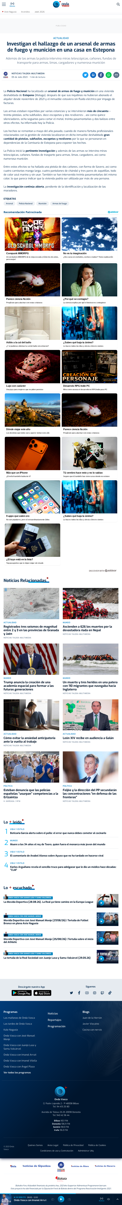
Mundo (66, 622)
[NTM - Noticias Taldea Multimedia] (61, 1166)
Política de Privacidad (73, 1145)
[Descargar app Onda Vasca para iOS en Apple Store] (42, 992)
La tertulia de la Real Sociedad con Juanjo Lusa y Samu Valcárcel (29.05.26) (47, 958)
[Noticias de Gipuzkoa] (36, 1166)
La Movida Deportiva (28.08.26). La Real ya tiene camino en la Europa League (48, 902)
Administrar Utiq (86, 1150)
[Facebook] (101, 75)
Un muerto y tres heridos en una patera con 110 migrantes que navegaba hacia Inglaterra (90, 685)
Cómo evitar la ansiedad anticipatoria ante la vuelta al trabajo (29, 740)
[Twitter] (85, 75)
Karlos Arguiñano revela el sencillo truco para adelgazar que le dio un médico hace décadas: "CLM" (63, 868)
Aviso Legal (52, 1145)
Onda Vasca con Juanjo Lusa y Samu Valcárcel (20, 1047)
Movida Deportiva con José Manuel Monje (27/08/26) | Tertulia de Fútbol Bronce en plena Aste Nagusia (46, 922)
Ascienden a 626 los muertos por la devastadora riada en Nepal (87, 628)
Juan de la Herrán (92, 1017)
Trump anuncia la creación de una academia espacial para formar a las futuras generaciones (29, 685)
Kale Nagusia (11, 1029)
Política (8, 786)
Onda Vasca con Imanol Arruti (20, 1054)
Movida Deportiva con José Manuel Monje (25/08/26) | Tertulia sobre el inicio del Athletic (48, 940)
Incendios (25, 12)
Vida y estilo (17, 829)
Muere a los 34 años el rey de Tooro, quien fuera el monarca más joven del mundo (57, 844)
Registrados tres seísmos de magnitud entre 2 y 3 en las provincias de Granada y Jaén (31, 630)
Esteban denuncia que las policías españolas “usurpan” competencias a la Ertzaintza (31, 793)
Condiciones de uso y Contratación (56, 1150)
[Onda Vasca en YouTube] (87, 993)
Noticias (53, 1013)
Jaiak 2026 (39, 12)
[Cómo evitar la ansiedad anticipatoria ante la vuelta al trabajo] (31, 715)
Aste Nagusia (10, 12)
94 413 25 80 (63, 1106)
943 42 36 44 (63, 1115)
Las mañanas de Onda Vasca (19, 1017)
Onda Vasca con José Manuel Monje (19, 1037)
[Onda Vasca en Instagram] (94, 993)
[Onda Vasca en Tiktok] (110, 993)
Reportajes (54, 1020)
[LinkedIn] (93, 75)
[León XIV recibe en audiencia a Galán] (90, 715)
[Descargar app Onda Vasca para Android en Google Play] (22, 992)
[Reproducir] (101, 903)
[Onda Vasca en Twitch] (102, 993)
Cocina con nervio (92, 1029)
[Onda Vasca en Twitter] (71, 993)
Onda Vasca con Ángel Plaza (19, 1066)
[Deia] (13, 1166)
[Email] (116, 75)
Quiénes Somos (35, 1145)
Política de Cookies (97, 1145)
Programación (56, 1026)
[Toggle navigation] (4, 4)
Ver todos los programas (17, 1072)
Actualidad (10, 622)
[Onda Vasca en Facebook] (79, 993)
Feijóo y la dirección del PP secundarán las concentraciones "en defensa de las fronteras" (90, 793)
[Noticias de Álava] (80, 1166)
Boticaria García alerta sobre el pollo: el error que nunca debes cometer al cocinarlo (58, 833)
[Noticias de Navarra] (105, 1166)
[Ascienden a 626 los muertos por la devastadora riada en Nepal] (90, 603)
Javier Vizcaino (91, 1023)
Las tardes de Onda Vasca (18, 1023)
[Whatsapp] (109, 75)
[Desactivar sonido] (108, 1199)
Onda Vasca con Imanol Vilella (20, 1060)
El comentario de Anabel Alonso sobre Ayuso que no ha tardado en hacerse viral (56, 855)
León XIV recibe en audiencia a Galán (88, 738)
